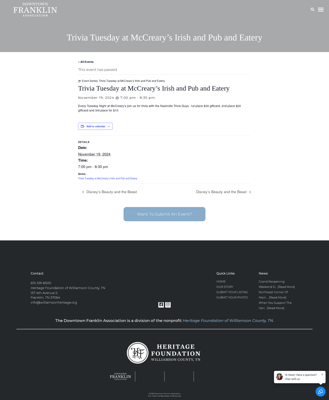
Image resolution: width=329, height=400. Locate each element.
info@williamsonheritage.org (54, 302)
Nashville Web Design (161, 396)
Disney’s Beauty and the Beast (111, 191)
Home (221, 281)
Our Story (224, 287)
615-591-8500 (41, 283)
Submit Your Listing (232, 292)
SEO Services (176, 396)
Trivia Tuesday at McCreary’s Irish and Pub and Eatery (107, 178)
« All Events (86, 62)
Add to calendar (96, 126)
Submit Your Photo (232, 297)
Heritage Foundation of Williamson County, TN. (228, 320)
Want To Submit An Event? (164, 214)
